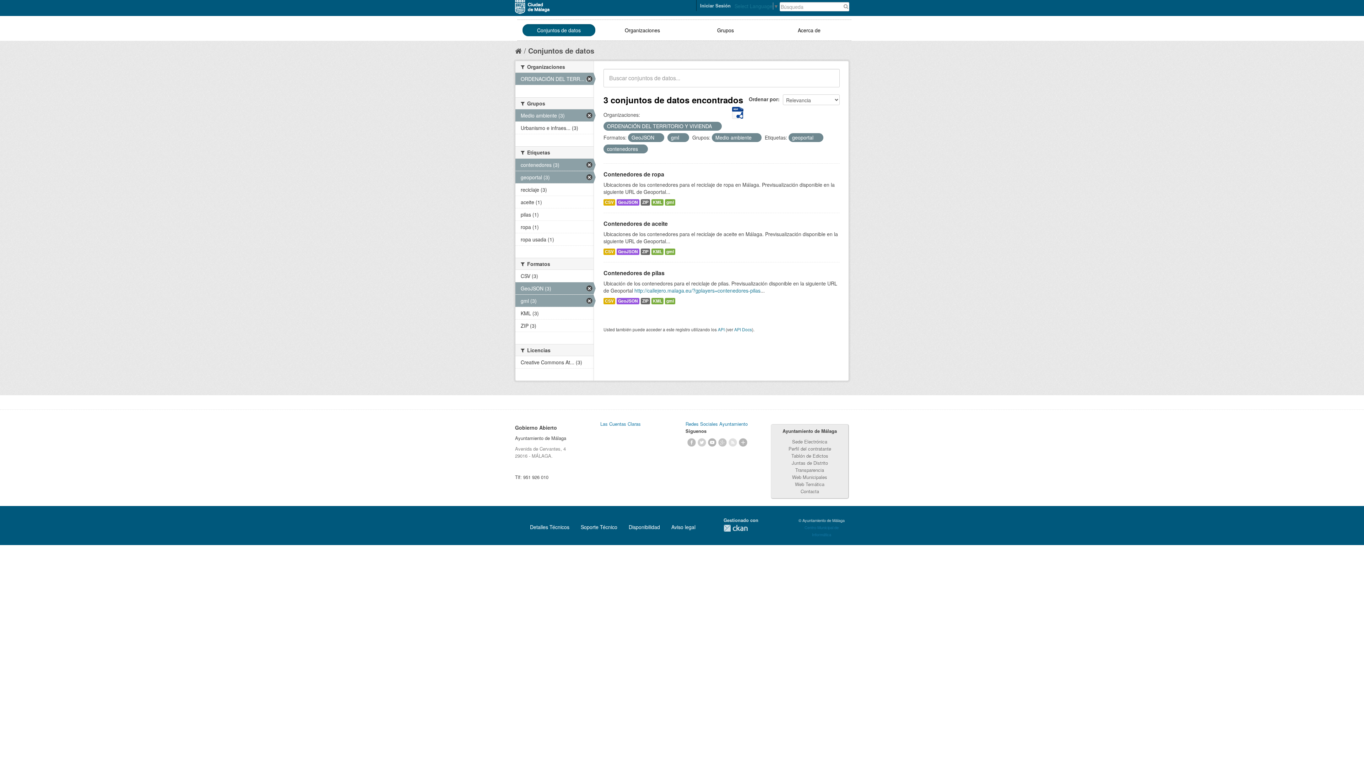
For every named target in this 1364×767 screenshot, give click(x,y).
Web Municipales (809, 477)
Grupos (725, 30)
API (721, 329)
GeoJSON (628, 202)
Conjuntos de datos (559, 30)
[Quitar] (715, 126)
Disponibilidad (644, 527)
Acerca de (809, 30)
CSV (609, 202)
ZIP (645, 202)
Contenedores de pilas (634, 273)
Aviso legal (683, 527)
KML (657, 202)
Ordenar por (763, 99)
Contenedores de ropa (633, 174)
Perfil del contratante (810, 448)
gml (670, 202)
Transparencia (809, 470)
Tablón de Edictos (809, 455)
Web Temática (809, 484)
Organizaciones (642, 30)
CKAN (736, 528)
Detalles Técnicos (549, 527)
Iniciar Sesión (715, 5)
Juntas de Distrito (810, 462)
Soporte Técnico (599, 527)
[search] (829, 82)
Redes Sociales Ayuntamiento (717, 423)
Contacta (810, 491)
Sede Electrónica (809, 441)
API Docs (743, 329)
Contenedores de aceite (635, 223)
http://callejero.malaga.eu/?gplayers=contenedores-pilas (697, 290)
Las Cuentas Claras (620, 423)
